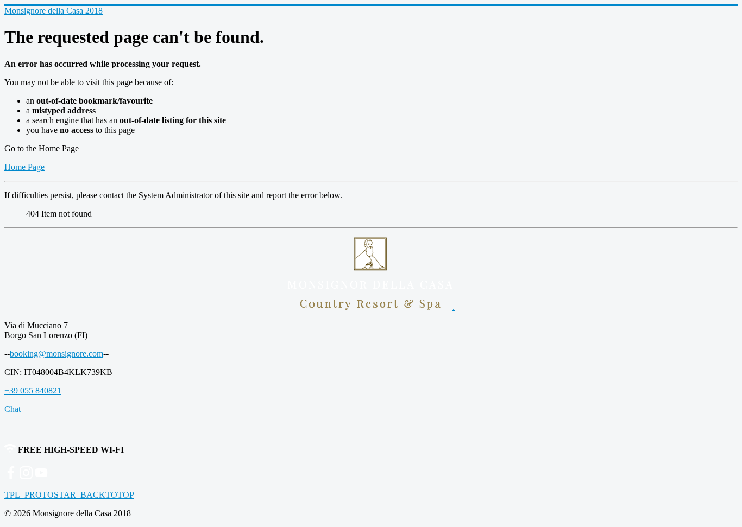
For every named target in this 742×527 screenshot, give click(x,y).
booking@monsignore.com (56, 353)
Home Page (24, 167)
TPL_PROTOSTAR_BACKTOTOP (69, 494)
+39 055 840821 (32, 390)
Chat (12, 409)
